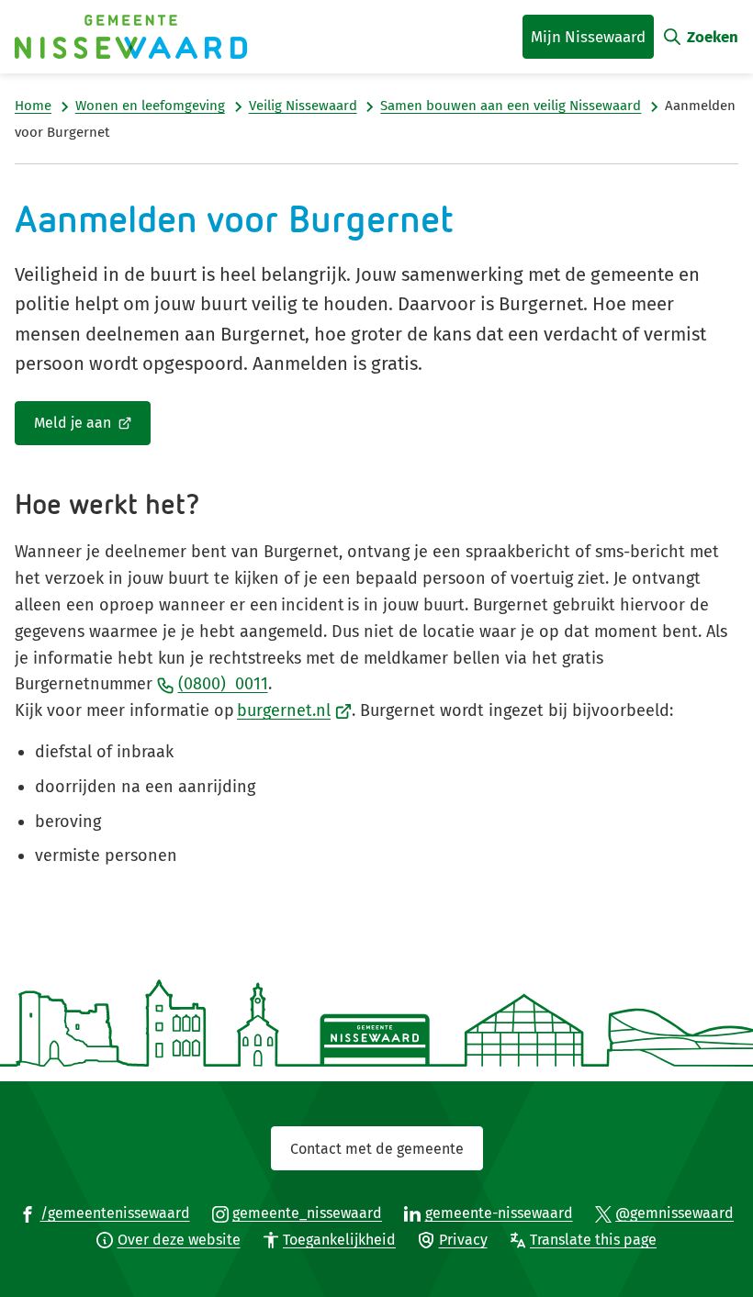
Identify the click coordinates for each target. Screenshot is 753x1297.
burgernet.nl (294, 710)
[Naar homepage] (131, 36)
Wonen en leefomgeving (150, 105)
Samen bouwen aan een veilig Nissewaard (510, 105)
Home (33, 105)
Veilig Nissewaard (303, 105)
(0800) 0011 (223, 684)
